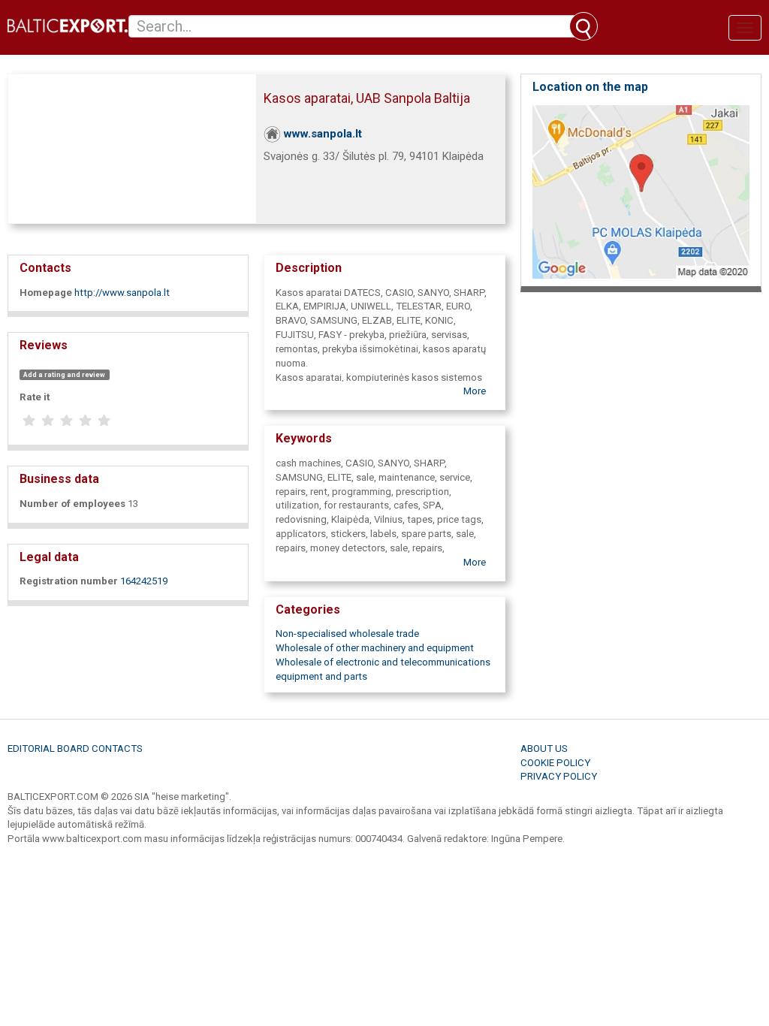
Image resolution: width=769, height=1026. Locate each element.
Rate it (35, 397)
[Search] (583, 26)
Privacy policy (558, 776)
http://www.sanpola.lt (122, 292)
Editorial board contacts (75, 748)
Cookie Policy (555, 762)
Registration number (69, 581)
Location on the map (590, 87)
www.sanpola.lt (323, 133)
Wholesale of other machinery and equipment (375, 647)
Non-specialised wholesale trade (347, 633)
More (474, 391)
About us (544, 748)
